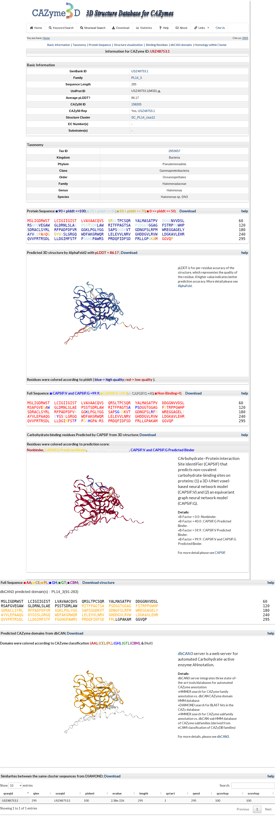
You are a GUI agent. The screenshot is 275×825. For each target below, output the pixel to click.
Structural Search (94, 27)
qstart (170, 793)
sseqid (60, 793)
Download (122, 27)
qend (196, 793)
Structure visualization (128, 44)
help (244, 211)
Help (166, 27)
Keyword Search (63, 27)
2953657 (174, 151)
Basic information (59, 44)
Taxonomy (80, 44)
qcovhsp (223, 793)
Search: (225, 785)
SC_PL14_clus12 (143, 117)
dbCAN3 (185, 653)
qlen (36, 793)
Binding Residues (157, 44)
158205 (136, 104)
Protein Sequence (100, 44)
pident (89, 793)
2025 (245, 38)
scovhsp (253, 793)
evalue (117, 793)
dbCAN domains (181, 44)
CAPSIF (220, 553)
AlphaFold (185, 286)
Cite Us (220, 27)
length (143, 793)
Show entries (16, 785)
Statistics (146, 27)
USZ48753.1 (139, 71)
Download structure (98, 582)
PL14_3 (136, 77)
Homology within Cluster (211, 44)
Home (38, 27)
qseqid (8, 793)
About (183, 27)
